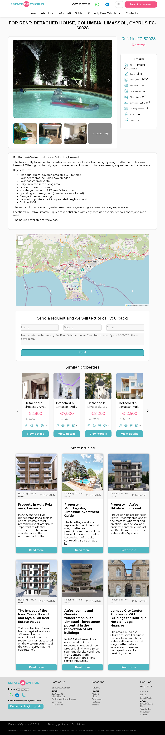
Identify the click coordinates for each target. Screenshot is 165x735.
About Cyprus (146, 703)
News (142, 706)
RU (119, 4)
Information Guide (70, 13)
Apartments (57, 693)
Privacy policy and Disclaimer (66, 724)
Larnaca (95, 690)
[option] (35, 407)
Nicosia (95, 696)
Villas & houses (58, 696)
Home (31, 13)
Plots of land (57, 704)
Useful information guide (145, 697)
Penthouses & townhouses (64, 699)
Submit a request (140, 4)
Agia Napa (97, 699)
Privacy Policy (108, 730)
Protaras (96, 702)
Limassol (96, 687)
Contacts (132, 13)
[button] (20, 238)
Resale (54, 690)
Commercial (57, 702)
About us (47, 13)
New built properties (61, 687)
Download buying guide (26, 706)
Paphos (95, 693)
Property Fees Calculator (104, 13)
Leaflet (129, 305)
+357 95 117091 (81, 4)
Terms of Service (124, 730)
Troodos (95, 704)
